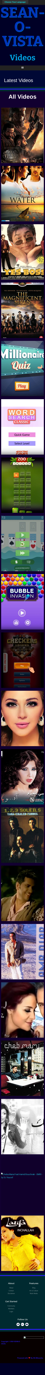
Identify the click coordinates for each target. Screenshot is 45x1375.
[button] (22, 67)
